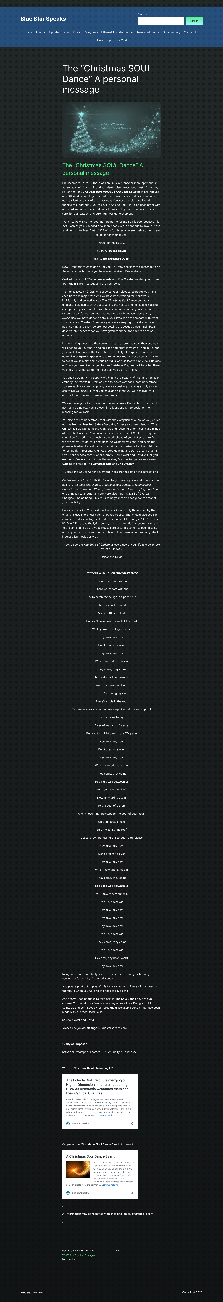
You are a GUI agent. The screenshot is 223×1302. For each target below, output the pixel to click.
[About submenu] (45, 32)
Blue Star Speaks (43, 18)
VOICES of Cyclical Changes (78, 1255)
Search (142, 14)
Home (28, 32)
